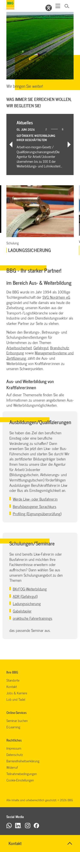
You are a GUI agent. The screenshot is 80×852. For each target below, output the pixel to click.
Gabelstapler (22, 611)
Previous (10, 144)
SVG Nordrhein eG (56, 297)
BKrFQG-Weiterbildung (30, 589)
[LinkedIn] (18, 825)
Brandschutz (59, 348)
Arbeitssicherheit (19, 348)
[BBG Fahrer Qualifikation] (10, 4)
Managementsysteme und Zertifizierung (40, 355)
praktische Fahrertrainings (32, 618)
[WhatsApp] (9, 825)
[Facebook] (36, 825)
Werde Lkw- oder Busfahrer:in (35, 499)
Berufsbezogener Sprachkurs (34, 506)
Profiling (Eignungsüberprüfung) (37, 514)
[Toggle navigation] (57, 6)
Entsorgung (15, 353)
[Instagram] (27, 825)
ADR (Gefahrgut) (25, 596)
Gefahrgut (40, 348)
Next (69, 144)
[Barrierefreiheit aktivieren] (48, 8)
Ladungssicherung (27, 603)
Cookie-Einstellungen (20, 780)
